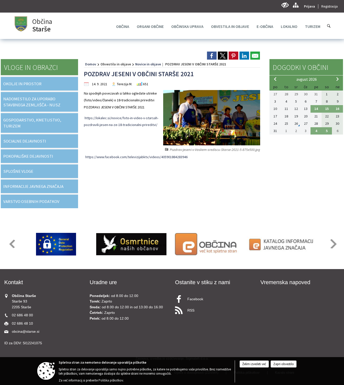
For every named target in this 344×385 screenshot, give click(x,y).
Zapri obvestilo (283, 364)
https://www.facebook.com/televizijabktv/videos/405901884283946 (136, 157)
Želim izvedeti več (254, 364)
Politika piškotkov (110, 380)
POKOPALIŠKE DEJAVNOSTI (28, 156)
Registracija (329, 6)
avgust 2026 (306, 79)
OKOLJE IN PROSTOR (22, 84)
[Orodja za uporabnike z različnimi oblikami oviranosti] (285, 5)
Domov (90, 64)
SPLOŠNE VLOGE (18, 171)
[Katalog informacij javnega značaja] (282, 244)
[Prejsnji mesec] (275, 79)
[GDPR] (56, 244)
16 (337, 108)
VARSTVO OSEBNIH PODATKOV (31, 201)
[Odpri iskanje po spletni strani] (329, 26)
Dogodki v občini (300, 67)
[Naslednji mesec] (337, 79)
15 (327, 108)
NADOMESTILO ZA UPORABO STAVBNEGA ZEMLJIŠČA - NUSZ (31, 102)
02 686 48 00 (22, 315)
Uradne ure (103, 282)
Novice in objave (148, 64)
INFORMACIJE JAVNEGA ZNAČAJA (33, 186)
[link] (212, 56)
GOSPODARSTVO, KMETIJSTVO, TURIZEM (32, 123)
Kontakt (13, 282)
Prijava (309, 6)
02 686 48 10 (22, 323)
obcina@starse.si (25, 331)
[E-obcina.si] (206, 244)
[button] (11, 243)
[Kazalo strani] (295, 5)
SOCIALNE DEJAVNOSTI (24, 141)
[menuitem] (122, 26)
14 (316, 108)
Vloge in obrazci (31, 67)
